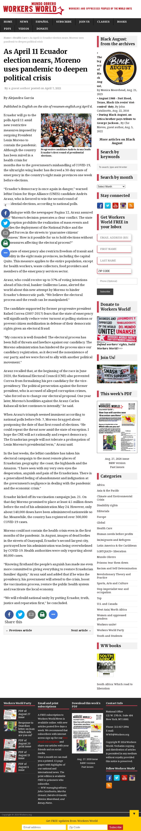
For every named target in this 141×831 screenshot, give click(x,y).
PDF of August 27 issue (24, 714)
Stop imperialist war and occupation (113, 590)
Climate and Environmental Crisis (114, 497)
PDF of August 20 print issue (24, 743)
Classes (103, 21)
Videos (24, 28)
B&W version (117, 463)
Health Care (104, 528)
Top (99, 598)
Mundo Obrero (106, 557)
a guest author (19, 88)
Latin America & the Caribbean (117, 545)
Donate (42, 28)
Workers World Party (110, 630)
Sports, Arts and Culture (112, 583)
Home (8, 21)
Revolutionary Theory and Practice (114, 575)
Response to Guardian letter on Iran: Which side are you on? (26, 729)
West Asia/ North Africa (112, 609)
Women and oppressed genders (111, 616)
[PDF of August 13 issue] (10, 758)
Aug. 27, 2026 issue (117, 458)
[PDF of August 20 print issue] (10, 746)
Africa (101, 485)
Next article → (81, 630)
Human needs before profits (115, 534)
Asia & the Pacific (108, 490)
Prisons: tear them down (112, 562)
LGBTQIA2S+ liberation (111, 551)
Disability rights (107, 505)
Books (122, 21)
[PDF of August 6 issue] (10, 770)
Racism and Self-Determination (117, 568)
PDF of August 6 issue (23, 767)
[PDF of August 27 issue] (10, 717)
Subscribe (64, 21)
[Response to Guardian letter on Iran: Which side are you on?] (10, 729)
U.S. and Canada (107, 604)
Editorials (103, 511)
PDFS (7, 28)
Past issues (117, 467)
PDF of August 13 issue (24, 755)
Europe (101, 517)
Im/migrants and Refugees (114, 540)
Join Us (84, 21)
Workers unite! (106, 624)
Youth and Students (109, 636)
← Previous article (19, 630)
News (24, 21)
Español (42, 21)
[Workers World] (70, 9)
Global (101, 522)
